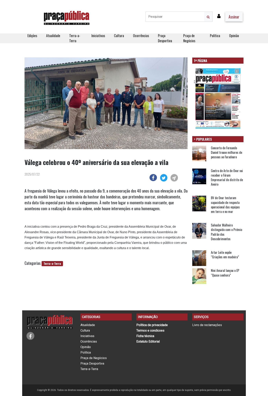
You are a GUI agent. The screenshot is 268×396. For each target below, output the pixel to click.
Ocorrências (141, 35)
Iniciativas (98, 35)
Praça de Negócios (189, 38)
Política (215, 35)
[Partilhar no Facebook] (153, 177)
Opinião (234, 35)
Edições (32, 35)
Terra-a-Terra (74, 38)
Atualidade (53, 35)
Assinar (234, 17)
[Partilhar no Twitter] (163, 177)
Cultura (119, 35)
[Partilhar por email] (174, 177)
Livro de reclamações (207, 325)
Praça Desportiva (165, 38)
